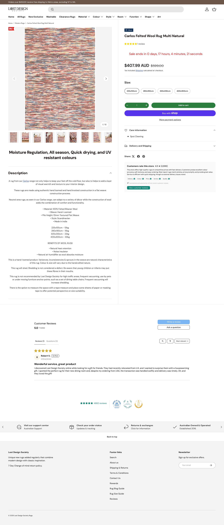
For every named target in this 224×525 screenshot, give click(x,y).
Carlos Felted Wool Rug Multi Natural (40, 23)
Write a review (174, 321)
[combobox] (116, 9)
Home (11, 16)
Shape (148, 16)
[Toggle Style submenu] (113, 16)
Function (134, 16)
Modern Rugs (20, 23)
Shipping (139, 70)
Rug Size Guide (117, 493)
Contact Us (115, 478)
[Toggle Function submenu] (140, 16)
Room (120, 16)
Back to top (112, 437)
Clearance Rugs (67, 16)
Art (159, 16)
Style (108, 16)
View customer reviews (138, 188)
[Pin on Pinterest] (143, 156)
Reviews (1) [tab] (39, 341)
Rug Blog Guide (117, 488)
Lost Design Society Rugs (23, 516)
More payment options (170, 119)
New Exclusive (36, 16)
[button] (214, 9)
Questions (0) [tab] (52, 341)
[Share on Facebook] (138, 156)
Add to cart (183, 105)
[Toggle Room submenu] (125, 16)
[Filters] (170, 341)
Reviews (114, 499)
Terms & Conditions (119, 473)
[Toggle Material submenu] (88, 16)
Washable (51, 16)
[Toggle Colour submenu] (101, 16)
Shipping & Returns (119, 467)
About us (114, 462)
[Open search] (162, 341)
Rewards (114, 483)
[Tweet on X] (133, 156)
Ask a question (174, 327)
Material (82, 16)
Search (113, 457)
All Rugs (21, 16)
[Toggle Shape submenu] (153, 16)
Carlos (26, 181)
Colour (96, 16)
